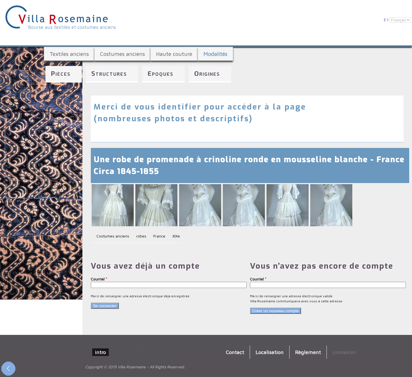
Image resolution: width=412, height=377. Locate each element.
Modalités (215, 54)
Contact (235, 352)
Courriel (99, 279)
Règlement (308, 352)
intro (100, 352)
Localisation (270, 352)
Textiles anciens (69, 54)
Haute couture (174, 54)
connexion (344, 352)
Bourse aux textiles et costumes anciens (72, 27)
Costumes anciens (122, 54)
